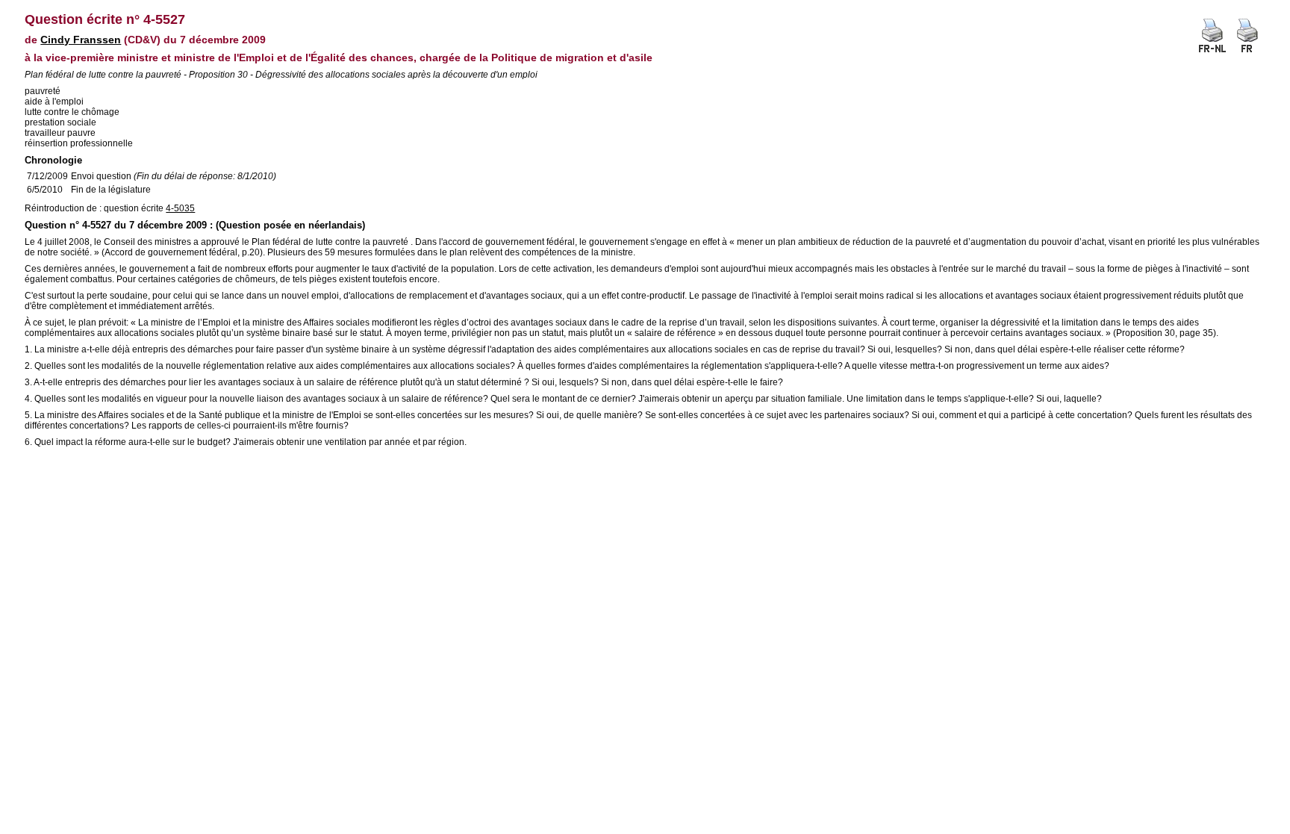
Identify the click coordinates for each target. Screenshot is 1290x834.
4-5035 (180, 208)
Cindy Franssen (80, 40)
